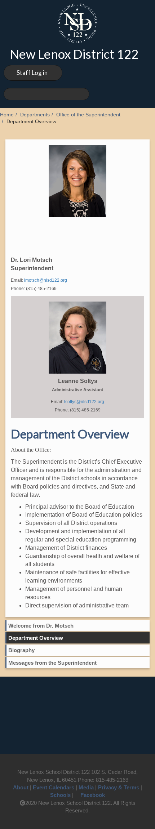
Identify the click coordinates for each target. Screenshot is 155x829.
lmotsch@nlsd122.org (45, 280)
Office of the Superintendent (88, 114)
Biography (21, 650)
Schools (60, 795)
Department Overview (35, 638)
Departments (35, 114)
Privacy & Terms (118, 787)
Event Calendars (53, 787)
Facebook (92, 795)
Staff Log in (32, 72)
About (20, 787)
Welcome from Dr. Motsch (41, 626)
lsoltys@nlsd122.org (84, 401)
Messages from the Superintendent (52, 663)
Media (86, 787)
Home (7, 114)
